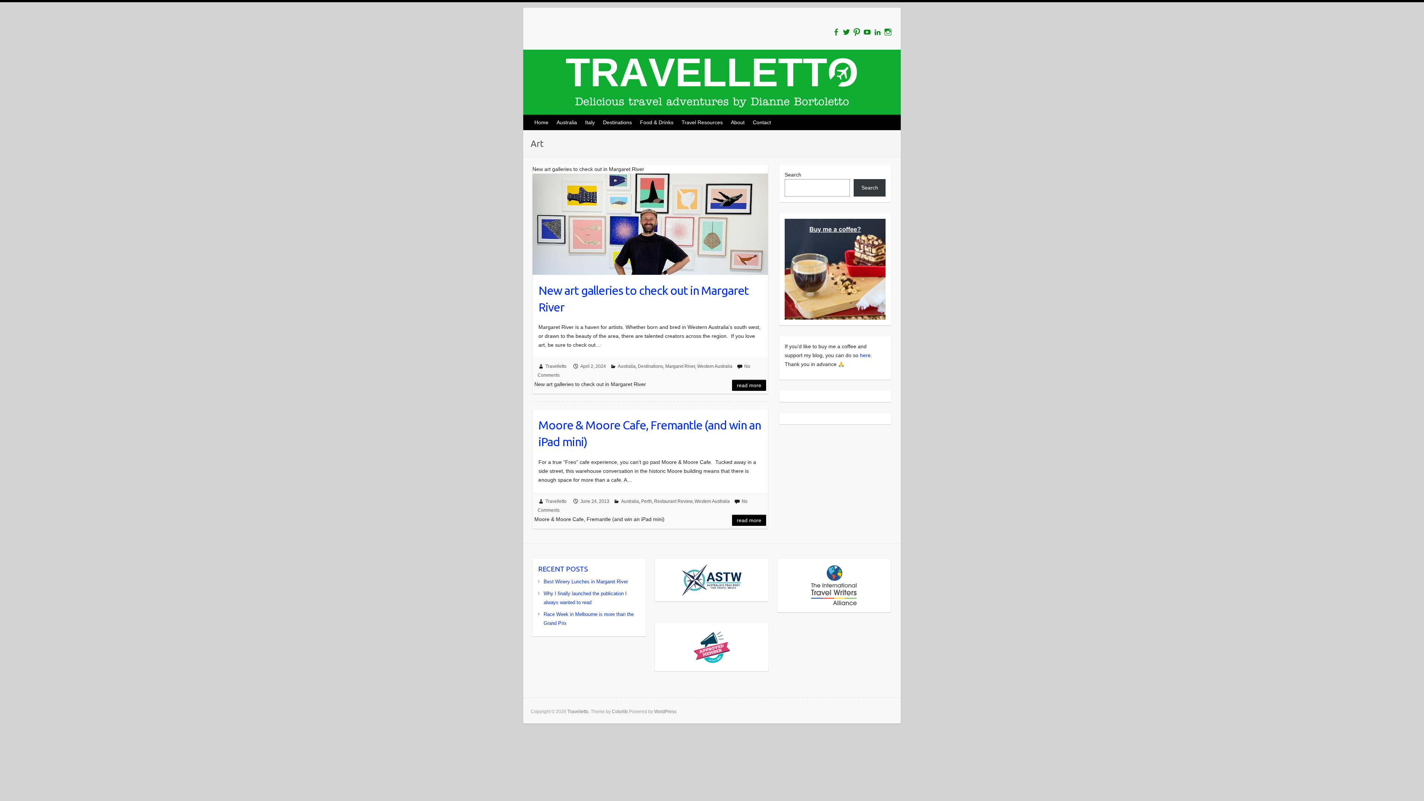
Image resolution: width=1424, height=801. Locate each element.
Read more (749, 385)
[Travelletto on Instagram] (888, 32)
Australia (567, 122)
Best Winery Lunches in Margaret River (586, 581)
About (738, 122)
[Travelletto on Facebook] (836, 32)
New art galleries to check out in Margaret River (643, 299)
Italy (590, 122)
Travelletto (556, 366)
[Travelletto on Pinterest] (857, 32)
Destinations (617, 122)
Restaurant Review (673, 501)
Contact (762, 122)
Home (541, 122)
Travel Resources (702, 122)
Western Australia (714, 366)
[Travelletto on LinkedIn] (878, 32)
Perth (646, 501)
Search (793, 175)
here (865, 355)
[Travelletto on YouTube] (867, 32)
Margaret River (680, 366)
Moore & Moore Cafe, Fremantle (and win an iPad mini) (649, 433)
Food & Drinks (656, 122)
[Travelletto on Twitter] (846, 32)
